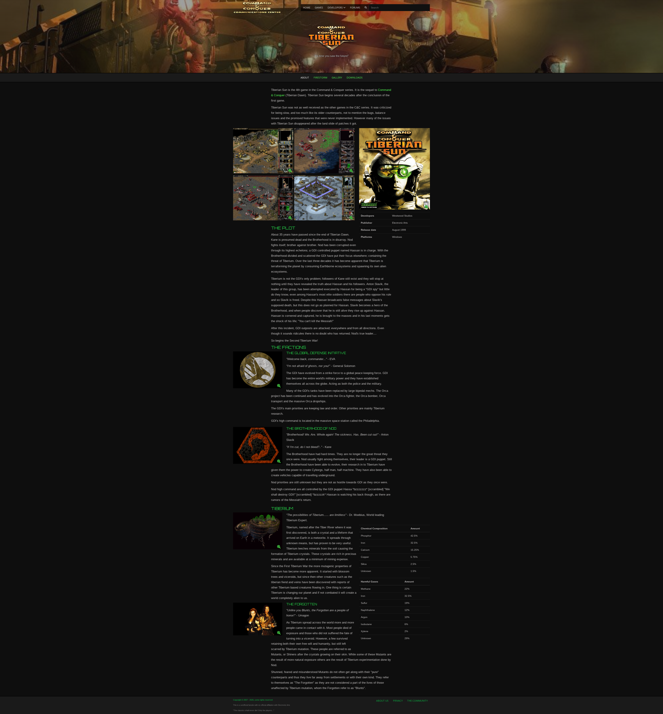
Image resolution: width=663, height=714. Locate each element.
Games (319, 7)
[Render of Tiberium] (257, 531)
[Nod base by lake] (324, 151)
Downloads (355, 77)
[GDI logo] (257, 370)
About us (382, 700)
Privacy (398, 700)
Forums (355, 7)
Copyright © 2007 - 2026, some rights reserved (253, 700)
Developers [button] (335, 7)
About (305, 77)
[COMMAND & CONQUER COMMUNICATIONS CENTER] (257, 7)
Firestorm (320, 77)
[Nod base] (263, 198)
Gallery (337, 77)
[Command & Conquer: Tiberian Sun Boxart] (394, 169)
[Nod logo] (257, 446)
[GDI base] (263, 151)
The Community (417, 700)
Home (306, 7)
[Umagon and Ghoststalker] (257, 620)
